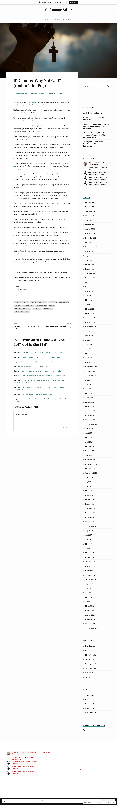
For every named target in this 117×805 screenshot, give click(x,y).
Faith (87, 650)
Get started (73, 2)
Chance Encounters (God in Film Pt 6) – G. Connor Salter (41, 362)
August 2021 (89, 340)
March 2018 (89, 500)
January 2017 (90, 562)
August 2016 (89, 584)
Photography (90, 659)
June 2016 (88, 593)
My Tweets (47, 752)
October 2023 (90, 242)
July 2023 (88, 256)
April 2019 (89, 442)
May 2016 (88, 597)
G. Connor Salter (58, 9)
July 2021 (88, 344)
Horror (17, 305)
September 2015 (91, 628)
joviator (90, 162)
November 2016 (91, 571)
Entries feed (89, 704)
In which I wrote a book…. (92, 113)
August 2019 (89, 429)
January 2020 (90, 411)
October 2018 (90, 468)
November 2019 (91, 415)
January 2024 (90, 229)
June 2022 (88, 296)
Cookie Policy (36, 801)
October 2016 (90, 575)
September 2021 (91, 336)
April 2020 (89, 398)
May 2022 (88, 300)
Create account (90, 695)
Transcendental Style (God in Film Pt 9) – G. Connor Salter (41, 371)
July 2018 (88, 482)
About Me (47, 19)
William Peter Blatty (22, 311)
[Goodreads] (80, 752)
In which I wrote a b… (94, 167)
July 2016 (88, 588)
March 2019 (89, 446)
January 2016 (90, 615)
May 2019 (88, 437)
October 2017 (90, 522)
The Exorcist (48, 308)
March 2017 (89, 553)
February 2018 (90, 504)
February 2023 (90, 269)
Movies (51, 305)
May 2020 (88, 393)
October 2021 (90, 331)
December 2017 (90, 513)
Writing (88, 677)
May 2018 (88, 491)
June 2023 (88, 260)
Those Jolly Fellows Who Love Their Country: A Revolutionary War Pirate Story (96, 126)
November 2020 (91, 367)
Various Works (90, 668)
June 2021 (88, 349)
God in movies (64, 302)
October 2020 (90, 371)
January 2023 (90, 273)
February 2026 (90, 207)
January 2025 (90, 211)
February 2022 (90, 313)
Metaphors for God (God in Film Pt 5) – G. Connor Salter (40, 357)
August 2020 (89, 380)
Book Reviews (90, 646)
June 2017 (88, 539)
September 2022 (91, 287)
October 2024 (90, 216)
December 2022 (90, 278)
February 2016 (90, 610)
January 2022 (90, 318)
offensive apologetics (23, 308)
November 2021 (91, 327)
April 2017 (89, 548)
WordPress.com (91, 713)
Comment (64, 427)
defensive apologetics (39, 302)
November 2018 (91, 464)
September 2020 (91, 375)
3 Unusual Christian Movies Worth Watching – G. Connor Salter (43, 376)
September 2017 (91, 526)
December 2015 (90, 619)
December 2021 (90, 322)
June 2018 (88, 486)
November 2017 (91, 517)
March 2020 (89, 402)
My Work (68, 19)
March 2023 (89, 265)
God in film (53, 302)
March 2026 (89, 202)
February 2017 (90, 557)
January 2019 (90, 455)
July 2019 (88, 433)
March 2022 (89, 309)
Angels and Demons (21, 302)
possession (37, 308)
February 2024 (90, 225)
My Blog (57, 19)
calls (43, 203)
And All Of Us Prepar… (95, 172)
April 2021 (89, 358)
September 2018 (91, 473)
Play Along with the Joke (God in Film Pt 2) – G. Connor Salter (42, 352)
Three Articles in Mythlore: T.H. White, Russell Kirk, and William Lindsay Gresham (94, 135)
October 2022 (90, 282)
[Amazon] (80, 786)
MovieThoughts (57, 93)
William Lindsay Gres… (95, 177)
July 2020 (88, 384)
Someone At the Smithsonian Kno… (96, 163)
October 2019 (90, 420)
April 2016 (89, 602)
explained (65, 144)
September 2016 (91, 579)
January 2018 (90, 508)
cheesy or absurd (59, 105)
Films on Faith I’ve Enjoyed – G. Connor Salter (37, 394)
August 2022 (89, 291)
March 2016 (89, 606)
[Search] (108, 86)
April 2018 (89, 495)
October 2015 (90, 624)
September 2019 (91, 424)
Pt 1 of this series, (31, 102)
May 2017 (88, 544)
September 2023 (91, 247)
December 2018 (90, 460)
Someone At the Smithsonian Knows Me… (93, 118)
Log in (87, 699)
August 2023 (89, 251)
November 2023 (91, 238)
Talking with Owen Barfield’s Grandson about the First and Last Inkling (93, 144)
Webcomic (89, 673)
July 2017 (88, 535)
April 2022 (89, 304)
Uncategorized (90, 664)
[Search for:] (97, 86)
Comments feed (90, 708)
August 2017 (89, 531)
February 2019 (90, 451)
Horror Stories (41, 305)
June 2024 (88, 220)
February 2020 (90, 406)
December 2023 (90, 233)
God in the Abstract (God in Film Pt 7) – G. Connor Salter (40, 366)
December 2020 (90, 362)
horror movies (28, 305)
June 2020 (88, 389)
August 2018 (89, 477)
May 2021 (88, 353)
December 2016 (90, 566)
